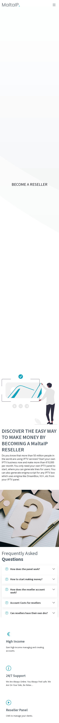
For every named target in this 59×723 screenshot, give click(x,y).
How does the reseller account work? (27, 591)
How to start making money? (26, 579)
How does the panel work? (25, 569)
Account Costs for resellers (25, 602)
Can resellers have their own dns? (29, 613)
